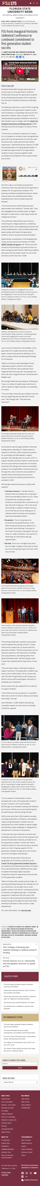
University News (15, 21)
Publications (5, 1146)
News (7, 21)
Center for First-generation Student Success (18, 863)
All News (4, 1126)
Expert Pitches (5, 1132)
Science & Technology (8, 1117)
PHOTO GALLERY (7, 85)
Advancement (5, 1099)
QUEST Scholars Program (11, 244)
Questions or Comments (29, 1167)
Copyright (4, 1175)
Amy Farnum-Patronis (24, 52)
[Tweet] (23, 57)
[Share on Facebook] (17, 57)
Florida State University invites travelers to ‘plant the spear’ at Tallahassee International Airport (20, 998)
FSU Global (4, 1111)
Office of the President (16, 935)
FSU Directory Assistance (29, 1165)
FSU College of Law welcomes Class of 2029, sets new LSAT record (19, 1043)
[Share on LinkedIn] (20, 57)
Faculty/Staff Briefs (7, 1129)
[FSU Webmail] (30, 3)
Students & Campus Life (16, 927)
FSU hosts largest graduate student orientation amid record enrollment (18, 985)
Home (3, 21)
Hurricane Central (26, 1152)
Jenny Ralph (8, 52)
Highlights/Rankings (7, 1149)
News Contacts (26, 1140)
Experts (23, 1146)
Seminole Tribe (6, 1152)
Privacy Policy (6, 1172)
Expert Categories (27, 1149)
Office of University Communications (7, 1156)
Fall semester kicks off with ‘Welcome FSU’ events (19, 1002)
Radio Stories (25, 1102)
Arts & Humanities (7, 1102)
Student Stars (5, 1143)
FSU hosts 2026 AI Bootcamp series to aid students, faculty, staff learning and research (20, 1038)
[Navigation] (37, 3)
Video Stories (25, 1099)
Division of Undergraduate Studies (23, 933)
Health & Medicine (7, 1114)
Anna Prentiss (7, 54)
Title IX (23, 1155)
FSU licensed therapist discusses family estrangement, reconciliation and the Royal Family (19, 1031)
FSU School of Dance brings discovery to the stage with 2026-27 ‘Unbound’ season (19, 1050)
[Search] (34, 3)
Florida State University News (20, 10)
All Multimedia (25, 1108)
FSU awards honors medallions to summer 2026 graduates (19, 1007)
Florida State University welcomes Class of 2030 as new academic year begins (19, 991)
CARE (8, 929)
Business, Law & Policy (8, 1105)
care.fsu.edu (26, 910)
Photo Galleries (26, 1105)
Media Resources (26, 1143)
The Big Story (5, 1140)
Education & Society (7, 1108)
